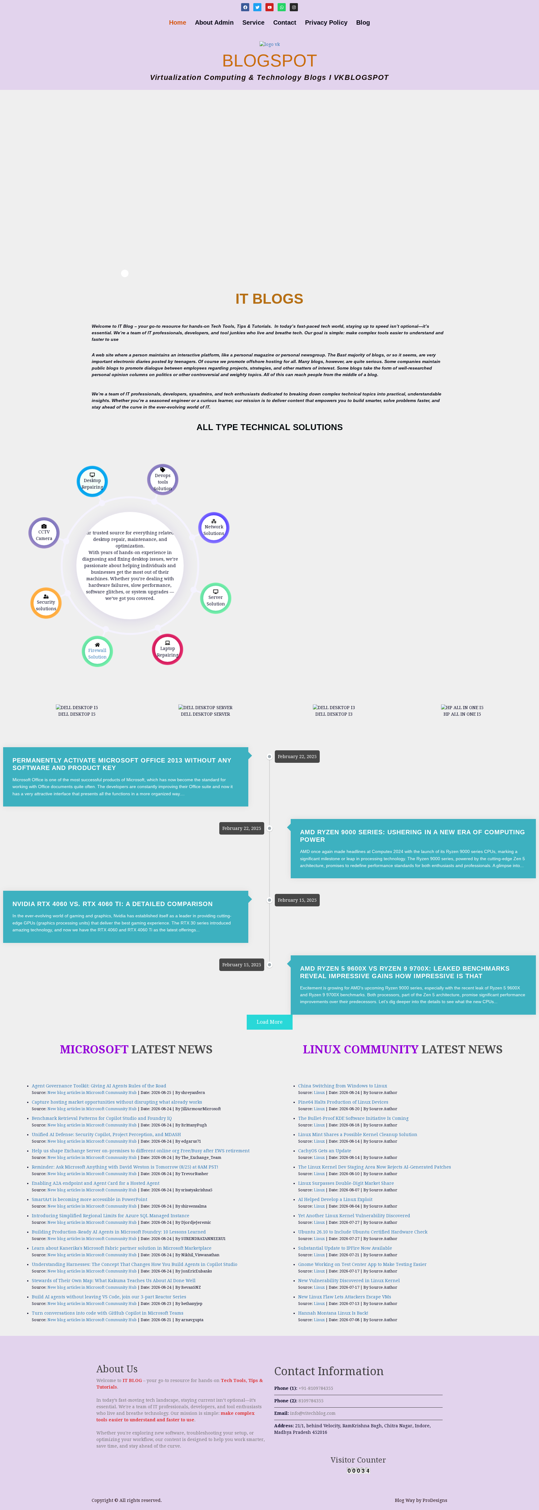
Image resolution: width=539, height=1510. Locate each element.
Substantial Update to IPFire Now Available (345, 1248)
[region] (124, 183)
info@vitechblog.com (313, 1413)
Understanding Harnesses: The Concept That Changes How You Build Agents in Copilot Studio (134, 1264)
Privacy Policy (326, 22)
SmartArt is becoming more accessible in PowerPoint (89, 1199)
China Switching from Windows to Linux (342, 1085)
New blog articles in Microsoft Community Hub (92, 1092)
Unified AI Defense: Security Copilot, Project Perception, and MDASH (106, 1134)
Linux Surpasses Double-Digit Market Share (346, 1183)
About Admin (214, 22)
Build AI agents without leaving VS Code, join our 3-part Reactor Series (109, 1296)
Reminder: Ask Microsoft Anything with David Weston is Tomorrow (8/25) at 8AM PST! (125, 1166)
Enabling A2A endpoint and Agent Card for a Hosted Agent (95, 1183)
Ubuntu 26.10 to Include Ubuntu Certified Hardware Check (362, 1231)
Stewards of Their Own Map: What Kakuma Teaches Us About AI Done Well (114, 1280)
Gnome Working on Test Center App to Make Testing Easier (362, 1264)
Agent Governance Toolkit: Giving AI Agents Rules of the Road (99, 1085)
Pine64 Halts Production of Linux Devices (343, 1102)
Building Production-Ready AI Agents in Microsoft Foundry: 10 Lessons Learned (119, 1231)
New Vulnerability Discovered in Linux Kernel (349, 1280)
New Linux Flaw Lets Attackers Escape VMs (344, 1296)
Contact (284, 22)
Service (253, 22)
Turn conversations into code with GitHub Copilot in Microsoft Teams (107, 1313)
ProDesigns (435, 1500)
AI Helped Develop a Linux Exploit (335, 1199)
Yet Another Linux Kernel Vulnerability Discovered (354, 1215)
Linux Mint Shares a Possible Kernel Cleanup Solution (357, 1134)
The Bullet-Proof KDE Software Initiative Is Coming (353, 1118)
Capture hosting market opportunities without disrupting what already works (117, 1102)
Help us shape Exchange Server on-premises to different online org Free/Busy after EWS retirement (141, 1150)
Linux (319, 1092)
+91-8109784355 (316, 1388)
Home (177, 22)
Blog (363, 22)
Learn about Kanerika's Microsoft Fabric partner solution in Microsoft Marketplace (121, 1248)
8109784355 (311, 1400)
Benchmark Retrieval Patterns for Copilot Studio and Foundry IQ (102, 1118)
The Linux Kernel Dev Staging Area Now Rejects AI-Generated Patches (374, 1166)
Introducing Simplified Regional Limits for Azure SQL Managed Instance (110, 1215)
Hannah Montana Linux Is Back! (333, 1313)
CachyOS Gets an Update (324, 1150)
